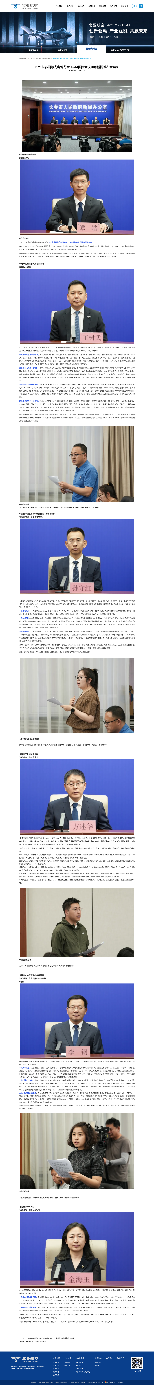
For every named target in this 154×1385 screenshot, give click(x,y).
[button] (76, 42)
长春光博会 (91, 48)
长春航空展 (33, 50)
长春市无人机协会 (17, 1369)
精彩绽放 (102, 6)
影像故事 (98, 1358)
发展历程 (56, 1365)
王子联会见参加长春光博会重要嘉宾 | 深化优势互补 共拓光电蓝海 (50, 1338)
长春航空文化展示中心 (120, 50)
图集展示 (98, 1365)
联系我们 (124, 6)
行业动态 (67, 1365)
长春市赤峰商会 (29, 1369)
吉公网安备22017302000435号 (115, 1382)
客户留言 (113, 6)
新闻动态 (81, 6)
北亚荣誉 (56, 1372)
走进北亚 (70, 6)
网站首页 (59, 6)
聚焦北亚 (91, 6)
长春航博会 (62, 50)
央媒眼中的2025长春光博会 (36, 1341)
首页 (32, 58)
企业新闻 (67, 1358)
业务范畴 (56, 1375)
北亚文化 (56, 1369)
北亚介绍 (56, 1358)
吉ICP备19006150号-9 (97, 1382)
